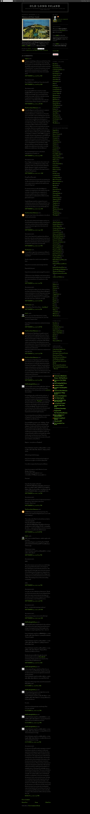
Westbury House (57, 209)
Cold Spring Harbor (58, 70)
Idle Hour (55, 162)
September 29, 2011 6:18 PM (33, 327)
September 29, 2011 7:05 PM (33, 493)
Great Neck (55, 79)
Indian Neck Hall (57, 164)
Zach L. (27, 313)
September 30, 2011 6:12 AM (33, 663)
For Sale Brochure (57, 327)
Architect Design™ (59, 385)
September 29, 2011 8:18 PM (33, 532)
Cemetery (55, 325)
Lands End (55, 175)
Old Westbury (56, 105)
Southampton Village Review (59, 393)
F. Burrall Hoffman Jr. (58, 238)
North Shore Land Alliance (59, 357)
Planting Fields (56, 193)
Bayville (55, 64)
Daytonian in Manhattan (60, 376)
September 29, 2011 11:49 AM (34, 230)
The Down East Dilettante (31, 108)
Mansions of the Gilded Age (60, 380)
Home (36, 802)
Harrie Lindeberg (57, 246)
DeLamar (55, 288)
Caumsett (55, 138)
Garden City (56, 76)
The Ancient (28, 250)
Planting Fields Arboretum (59, 361)
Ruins (54, 337)
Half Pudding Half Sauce (60, 383)
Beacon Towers (56, 134)
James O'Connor (57, 254)
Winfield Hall (56, 213)
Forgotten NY (57, 411)
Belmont (55, 284)
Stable (54, 339)
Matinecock (55, 97)
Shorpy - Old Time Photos (60, 378)
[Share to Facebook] (42, 48)
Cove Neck (55, 72)
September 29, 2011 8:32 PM (33, 555)
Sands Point (56, 111)
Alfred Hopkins (57, 222)
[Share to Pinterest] (43, 48)
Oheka (54, 187)
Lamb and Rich (56, 258)
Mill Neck (55, 99)
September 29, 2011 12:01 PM (34, 246)
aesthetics (48, 390)
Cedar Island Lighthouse (59, 349)
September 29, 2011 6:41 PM (33, 380)
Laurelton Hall (56, 177)
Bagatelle (55, 130)
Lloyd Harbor (56, 91)
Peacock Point (56, 189)
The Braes (55, 205)
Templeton (55, 203)
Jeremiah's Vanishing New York (60, 388)
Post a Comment (26, 800)
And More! (45, 307)
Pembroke (55, 191)
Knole (54, 172)
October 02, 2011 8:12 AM (33, 686)
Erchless (55, 150)
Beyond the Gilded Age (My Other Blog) (60, 400)
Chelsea (55, 144)
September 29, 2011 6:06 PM (33, 301)
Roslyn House (56, 197)
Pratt (54, 306)
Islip (54, 83)
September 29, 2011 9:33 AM (33, 156)
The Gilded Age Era (59, 398)
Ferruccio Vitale (57, 240)
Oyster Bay (55, 107)
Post (54, 304)
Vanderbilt (55, 312)
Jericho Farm (56, 168)
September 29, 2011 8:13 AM (33, 76)
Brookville (55, 66)
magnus (27, 59)
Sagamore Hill (56, 199)
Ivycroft (55, 166)
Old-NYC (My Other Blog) (59, 406)
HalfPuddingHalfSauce (31, 384)
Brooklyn (55, 323)
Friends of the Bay (57, 351)
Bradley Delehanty (57, 224)
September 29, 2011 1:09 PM (33, 283)
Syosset (55, 121)
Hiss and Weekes (57, 248)
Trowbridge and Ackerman (59, 269)
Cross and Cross (57, 232)
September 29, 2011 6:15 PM (33, 309)
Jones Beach (55, 329)
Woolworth (55, 316)
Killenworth (56, 170)
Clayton (55, 146)
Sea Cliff (55, 113)
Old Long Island (45, 6)
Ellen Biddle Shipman (58, 236)
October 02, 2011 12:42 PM (33, 723)
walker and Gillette (57, 277)
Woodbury (55, 123)
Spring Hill (55, 201)
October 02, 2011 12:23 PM (33, 710)
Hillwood (55, 160)
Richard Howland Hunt (59, 267)
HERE (23, 46)
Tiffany (54, 310)
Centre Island (56, 68)
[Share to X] (41, 48)
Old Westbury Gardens (58, 359)
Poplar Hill (55, 195)
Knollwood (55, 173)
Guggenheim (56, 294)
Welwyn (55, 207)
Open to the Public (57, 333)
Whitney (55, 314)
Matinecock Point (37, 50)
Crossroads (55, 148)
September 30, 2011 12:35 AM (34, 618)
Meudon (55, 185)
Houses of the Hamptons (60, 396)
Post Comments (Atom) (34, 806)
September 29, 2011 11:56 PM (33, 601)
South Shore (56, 117)
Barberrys (55, 132)
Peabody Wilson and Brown (60, 264)
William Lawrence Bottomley (60, 273)
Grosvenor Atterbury (58, 242)
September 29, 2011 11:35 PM (33, 585)
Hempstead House (57, 158)
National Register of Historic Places (59, 415)
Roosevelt (55, 308)
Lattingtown (56, 87)
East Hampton (56, 74)
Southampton (56, 119)
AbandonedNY (58, 421)
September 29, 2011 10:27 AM (34, 173)
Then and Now (56, 341)
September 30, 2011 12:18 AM (34, 609)
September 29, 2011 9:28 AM (34, 104)
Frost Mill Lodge (57, 154)
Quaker (55, 335)
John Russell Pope (57, 256)
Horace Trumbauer (57, 252)
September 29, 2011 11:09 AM (34, 209)
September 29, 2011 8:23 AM (33, 84)
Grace (54, 292)
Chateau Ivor (56, 142)
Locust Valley (56, 93)
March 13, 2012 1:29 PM (32, 796)
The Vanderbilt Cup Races (59, 424)
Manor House (56, 179)
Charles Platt (56, 230)
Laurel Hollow (56, 89)
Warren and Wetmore (58, 271)
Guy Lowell (56, 244)
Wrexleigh (55, 215)
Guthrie (55, 296)
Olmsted (55, 262)
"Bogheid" (39, 401)
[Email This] (38, 48)
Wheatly (55, 211)
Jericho (54, 85)
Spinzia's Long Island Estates (59, 418)
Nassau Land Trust (57, 355)
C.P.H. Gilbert (56, 226)
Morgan (45, 50)
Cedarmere (55, 140)
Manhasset (55, 95)
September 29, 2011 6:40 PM (33, 353)
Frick (54, 290)
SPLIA (54, 363)
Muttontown (56, 101)
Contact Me (56, 51)
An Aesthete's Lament (59, 403)
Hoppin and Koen (57, 250)
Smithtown (55, 115)
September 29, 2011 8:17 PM (33, 505)
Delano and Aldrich (58, 234)
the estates (62, 30)
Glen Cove (29, 50)
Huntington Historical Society (60, 353)
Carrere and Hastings (58, 228)
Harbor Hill (55, 156)
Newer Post (24, 802)
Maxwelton (55, 183)
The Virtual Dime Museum (60, 413)
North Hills (55, 103)
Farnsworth (56, 152)
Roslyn (54, 109)
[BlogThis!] (39, 48)
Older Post (48, 802)
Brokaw (55, 286)
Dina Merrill (42, 657)
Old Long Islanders (57, 331)
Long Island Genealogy (60, 408)
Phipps (54, 302)
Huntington (56, 81)
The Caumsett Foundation (59, 365)
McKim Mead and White (59, 260)
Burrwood (55, 136)
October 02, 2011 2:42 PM (33, 742)
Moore (54, 298)
